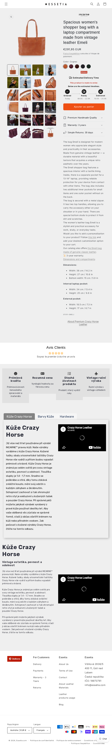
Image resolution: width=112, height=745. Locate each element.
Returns (37, 687)
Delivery (37, 664)
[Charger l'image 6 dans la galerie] (25, 82)
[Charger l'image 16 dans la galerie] (50, 107)
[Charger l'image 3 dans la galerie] (37, 70)
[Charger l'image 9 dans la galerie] (12, 95)
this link (92, 237)
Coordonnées (99, 743)
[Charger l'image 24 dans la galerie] (50, 132)
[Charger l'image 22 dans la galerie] (25, 132)
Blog (61, 704)
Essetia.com (21, 740)
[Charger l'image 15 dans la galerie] (37, 107)
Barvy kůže (46, 416)
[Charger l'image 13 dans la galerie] (12, 107)
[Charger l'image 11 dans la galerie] (37, 95)
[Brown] (77, 66)
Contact (63, 677)
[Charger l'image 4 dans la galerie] (50, 70)
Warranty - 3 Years (39, 679)
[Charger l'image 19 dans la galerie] (37, 120)
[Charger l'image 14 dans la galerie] (25, 107)
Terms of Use (65, 670)
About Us (64, 664)
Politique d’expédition (80, 743)
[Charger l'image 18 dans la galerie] (25, 120)
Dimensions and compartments (79, 259)
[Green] (89, 66)
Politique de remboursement (69, 740)
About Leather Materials (66, 686)
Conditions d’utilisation (94, 740)
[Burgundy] (71, 66)
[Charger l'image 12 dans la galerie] (50, 95)
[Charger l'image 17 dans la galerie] (12, 120)
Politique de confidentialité (42, 740)
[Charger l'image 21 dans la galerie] (12, 132)
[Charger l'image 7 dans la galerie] (37, 82)
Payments (38, 670)
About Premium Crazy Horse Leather (83, 323)
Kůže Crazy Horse (19, 416)
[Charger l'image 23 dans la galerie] (37, 132)
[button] (6, 4)
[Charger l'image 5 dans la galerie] (12, 82)
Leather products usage (67, 696)
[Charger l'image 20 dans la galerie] (50, 120)
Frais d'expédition (71, 53)
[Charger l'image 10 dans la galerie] (25, 95)
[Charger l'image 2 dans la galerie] (25, 70)
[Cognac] (65, 66)
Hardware (67, 416)
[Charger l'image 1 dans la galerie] (12, 70)
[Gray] (83, 66)
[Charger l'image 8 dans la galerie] (50, 82)
